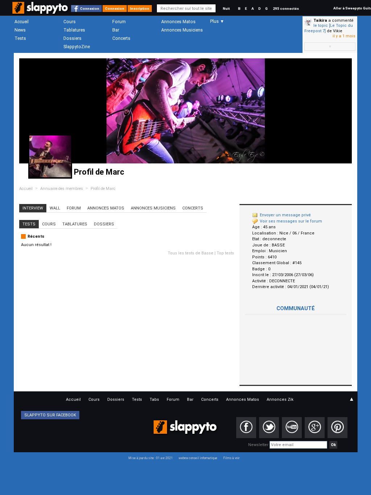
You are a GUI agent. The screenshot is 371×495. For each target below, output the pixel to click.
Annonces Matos (178, 21)
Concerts (121, 38)
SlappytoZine (76, 46)
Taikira (320, 20)
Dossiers (72, 38)
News (20, 30)
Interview (32, 208)
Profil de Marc (103, 188)
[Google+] (315, 427)
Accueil (21, 21)
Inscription (139, 9)
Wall (55, 208)
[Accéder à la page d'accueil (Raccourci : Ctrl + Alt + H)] (41, 11)
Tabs (154, 399)
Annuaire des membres (61, 188)
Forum (119, 21)
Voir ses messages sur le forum (291, 221)
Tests (20, 38)
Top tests (225, 253)
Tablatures (74, 30)
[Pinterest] (337, 427)
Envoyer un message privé (285, 215)
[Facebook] (246, 427)
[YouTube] (292, 427)
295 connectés (286, 9)
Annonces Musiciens (182, 30)
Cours (69, 21)
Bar (115, 30)
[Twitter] (269, 427)
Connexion (89, 9)
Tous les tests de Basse (190, 253)
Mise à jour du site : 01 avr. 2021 (150, 458)
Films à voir (231, 458)
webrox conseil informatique (198, 458)
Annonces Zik (280, 399)
